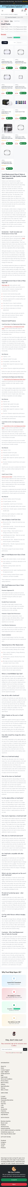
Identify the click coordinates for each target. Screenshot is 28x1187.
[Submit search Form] (26, 14)
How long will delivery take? (8, 1133)
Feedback (3, 1124)
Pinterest (3, 1147)
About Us (3, 1066)
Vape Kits (3, 1103)
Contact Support (5, 1070)
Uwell (23, 238)
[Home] (2, 21)
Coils (2, 1105)
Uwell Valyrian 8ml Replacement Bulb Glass (14, 379)
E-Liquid (3, 1096)
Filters (5, 42)
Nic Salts (3, 1101)
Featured (19, 42)
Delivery (3, 1084)
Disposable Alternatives (7, 1100)
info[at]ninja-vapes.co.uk (7, 1132)
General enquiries (5, 1128)
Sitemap (3, 1088)
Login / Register (5, 1071)
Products (7, 21)
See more (3, 34)
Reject (14, 1184)
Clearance (3, 1111)
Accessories (4, 1109)
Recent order (4, 1123)
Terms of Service (16, 1052)
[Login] (22, 10)
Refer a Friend (4, 1089)
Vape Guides (4, 1077)
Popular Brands (5, 1112)
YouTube (3, 1144)
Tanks (11, 21)
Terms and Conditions (6, 1079)
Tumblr (2, 1145)
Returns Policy (4, 1082)
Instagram (3, 1142)
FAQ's (2, 1068)
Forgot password (5, 1073)
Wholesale (3, 1098)
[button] (2, 11)
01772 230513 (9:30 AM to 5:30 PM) (10, 1130)
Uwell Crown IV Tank (7, 476)
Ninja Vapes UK (5, 285)
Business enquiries (6, 1121)
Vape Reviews (4, 1114)
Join (25, 1049)
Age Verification (5, 1086)
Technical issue (5, 1126)
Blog (2, 1075)
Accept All (14, 1179)
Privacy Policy (8, 1052)
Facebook (3, 1140)
